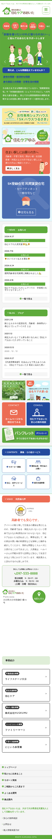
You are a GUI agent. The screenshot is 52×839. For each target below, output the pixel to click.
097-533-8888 (27, 573)
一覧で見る (27, 298)
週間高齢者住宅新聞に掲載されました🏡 (22, 273)
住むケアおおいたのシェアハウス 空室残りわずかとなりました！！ (25, 289)
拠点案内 (8, 799)
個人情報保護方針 (11, 830)
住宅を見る (27, 212)
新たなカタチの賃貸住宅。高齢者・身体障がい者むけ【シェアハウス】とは (25, 325)
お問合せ (7, 824)
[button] (4, 61)
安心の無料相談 (10, 818)
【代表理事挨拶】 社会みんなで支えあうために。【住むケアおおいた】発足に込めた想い (24, 363)
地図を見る (39, 598)
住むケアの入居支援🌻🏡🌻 (17, 244)
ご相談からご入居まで (14, 786)
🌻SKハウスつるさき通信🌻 (17, 259)
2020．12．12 (10, 351)
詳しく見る (15, 168)
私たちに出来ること (13, 773)
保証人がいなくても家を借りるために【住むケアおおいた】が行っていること (25, 338)
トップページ (10, 767)
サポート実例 (10, 780)
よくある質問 (10, 793)
